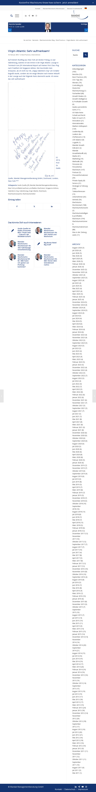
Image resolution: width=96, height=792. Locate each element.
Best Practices (26, 55)
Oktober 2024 (77, 307)
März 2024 (76, 327)
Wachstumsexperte (15, 194)
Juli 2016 (75, 582)
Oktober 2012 (77, 721)
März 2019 (76, 490)
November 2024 (78, 305)
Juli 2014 (75, 656)
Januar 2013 (76, 710)
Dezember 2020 (78, 433)
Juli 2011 (75, 770)
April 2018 (76, 522)
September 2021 (78, 408)
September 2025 (78, 277)
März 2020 (76, 457)
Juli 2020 (75, 446)
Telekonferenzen (78, 191)
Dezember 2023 (78, 335)
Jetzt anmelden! (70, 2)
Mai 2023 (75, 354)
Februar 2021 (77, 427)
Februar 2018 (77, 528)
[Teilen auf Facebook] (17, 206)
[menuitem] (37, 8)
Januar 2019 (76, 495)
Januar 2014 (76, 672)
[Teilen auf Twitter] (34, 206)
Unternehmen (35, 55)
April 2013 (76, 702)
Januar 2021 (76, 430)
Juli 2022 (75, 381)
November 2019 (78, 468)
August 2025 (77, 280)
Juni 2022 (75, 384)
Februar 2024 (77, 329)
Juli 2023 (75, 348)
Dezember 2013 (78, 675)
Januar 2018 (76, 531)
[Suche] (10, 15)
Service (75, 183)
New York (11, 188)
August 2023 (77, 345)
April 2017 (76, 558)
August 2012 (77, 729)
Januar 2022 (76, 397)
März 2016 (76, 593)
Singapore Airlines (52, 188)
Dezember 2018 (78, 498)
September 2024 (78, 310)
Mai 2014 (75, 661)
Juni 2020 (75, 449)
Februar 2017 (77, 563)
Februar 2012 (77, 746)
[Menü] (16, 15)
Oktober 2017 (77, 541)
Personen (76, 164)
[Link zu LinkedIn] (26, 15)
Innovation (76, 121)
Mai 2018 (75, 520)
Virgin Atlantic (33, 191)
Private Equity (77, 180)
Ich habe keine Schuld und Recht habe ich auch (78, 115)
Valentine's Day (13, 191)
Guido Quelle (22, 185)
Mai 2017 (75, 555)
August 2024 (77, 313)
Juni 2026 (75, 253)
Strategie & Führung (80, 186)
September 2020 (78, 441)
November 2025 (78, 272)
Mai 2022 (75, 386)
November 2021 (78, 403)
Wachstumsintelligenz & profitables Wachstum (80, 216)
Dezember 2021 (78, 400)
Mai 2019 (75, 484)
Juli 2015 (75, 618)
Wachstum (42, 191)
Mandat (32, 185)
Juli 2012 (75, 732)
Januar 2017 (76, 566)
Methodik (75, 161)
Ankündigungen (78, 69)
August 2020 (77, 444)
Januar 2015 (76, 634)
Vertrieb (75, 199)
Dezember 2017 (78, 533)
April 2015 (76, 626)
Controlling (76, 85)
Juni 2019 (75, 482)
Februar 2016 (77, 596)
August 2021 (77, 411)
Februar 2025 (77, 297)
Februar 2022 (77, 395)
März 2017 (76, 561)
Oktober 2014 (77, 645)
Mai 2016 (75, 588)
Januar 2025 (76, 299)
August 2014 (77, 653)
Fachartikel (76, 93)
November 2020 (78, 435)
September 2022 (78, 375)
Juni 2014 (75, 659)
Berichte (75, 74)
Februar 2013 (77, 708)
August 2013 (77, 691)
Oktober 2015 (77, 607)
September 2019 (78, 473)
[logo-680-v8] (76, 15)
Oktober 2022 (77, 373)
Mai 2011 (75, 773)
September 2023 (78, 343)
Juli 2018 (75, 514)
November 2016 (78, 571)
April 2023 (76, 356)
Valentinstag (24, 191)
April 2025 (76, 291)
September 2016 (78, 577)
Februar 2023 (77, 362)
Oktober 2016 (77, 574)
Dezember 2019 (78, 465)
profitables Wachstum (37, 188)
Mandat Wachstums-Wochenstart (53, 8)
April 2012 (76, 740)
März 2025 (76, 294)
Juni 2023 (75, 351)
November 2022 (78, 370)
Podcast (75, 172)
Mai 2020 (75, 452)
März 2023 (76, 359)
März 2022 (76, 392)
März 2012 (76, 743)
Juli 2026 (75, 250)
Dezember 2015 (78, 601)
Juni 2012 (75, 735)
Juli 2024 (75, 316)
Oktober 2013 (77, 683)
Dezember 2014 (78, 637)
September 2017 (78, 544)
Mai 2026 (75, 256)
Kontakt (37, 8)
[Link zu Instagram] (36, 15)
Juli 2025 (75, 283)
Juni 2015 (75, 620)
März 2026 (76, 261)
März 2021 (76, 424)
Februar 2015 (77, 631)
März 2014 (76, 667)
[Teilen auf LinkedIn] (51, 206)
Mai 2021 (75, 419)
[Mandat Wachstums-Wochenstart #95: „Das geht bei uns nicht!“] (2, 396)
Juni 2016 (75, 585)
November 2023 (78, 337)
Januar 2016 (76, 599)
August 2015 (77, 615)
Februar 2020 (77, 460)
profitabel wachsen (22, 188)
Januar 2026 (76, 267)
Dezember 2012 (78, 713)
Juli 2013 (75, 694)
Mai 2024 (75, 321)
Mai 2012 (75, 737)
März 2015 (76, 629)
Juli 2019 (75, 479)
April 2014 (76, 664)
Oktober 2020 (77, 438)
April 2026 (76, 258)
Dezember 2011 (78, 751)
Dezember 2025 (78, 269)
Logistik (75, 142)
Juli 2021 (75, 414)
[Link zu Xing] (29, 15)
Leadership (76, 131)
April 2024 (76, 324)
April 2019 (76, 487)
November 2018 (78, 501)
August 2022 (77, 378)
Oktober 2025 (77, 275)
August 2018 (77, 512)
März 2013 (76, 705)
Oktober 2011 (77, 759)
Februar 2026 (77, 264)
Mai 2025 (75, 288)
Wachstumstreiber (29, 194)
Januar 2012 (76, 748)
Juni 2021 (75, 416)
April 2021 (76, 422)
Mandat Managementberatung (46, 185)
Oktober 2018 (77, 503)
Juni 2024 (75, 318)
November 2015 (78, 604)
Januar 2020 (76, 463)
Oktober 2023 (77, 340)
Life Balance (77, 140)
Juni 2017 (75, 552)
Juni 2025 (75, 286)
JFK (28, 185)
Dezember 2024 (78, 302)
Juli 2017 (75, 550)
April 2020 (76, 454)
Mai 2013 (75, 699)
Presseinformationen (80, 175)
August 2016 (77, 580)
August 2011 (77, 767)
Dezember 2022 (78, 367)
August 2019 (77, 476)
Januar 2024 (76, 332)
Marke (74, 156)
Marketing (76, 159)
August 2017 (77, 547)
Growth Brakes (78, 96)
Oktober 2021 (77, 405)
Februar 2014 (77, 669)
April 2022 (76, 389)
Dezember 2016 (78, 569)
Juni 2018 (75, 517)
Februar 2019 (77, 492)
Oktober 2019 (77, 471)
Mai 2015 (75, 623)
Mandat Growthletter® (74, 8)
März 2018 (76, 525)
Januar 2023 (76, 365)
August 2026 (77, 248)
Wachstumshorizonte (80, 208)
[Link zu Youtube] (33, 15)
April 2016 (76, 591)
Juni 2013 (75, 697)
